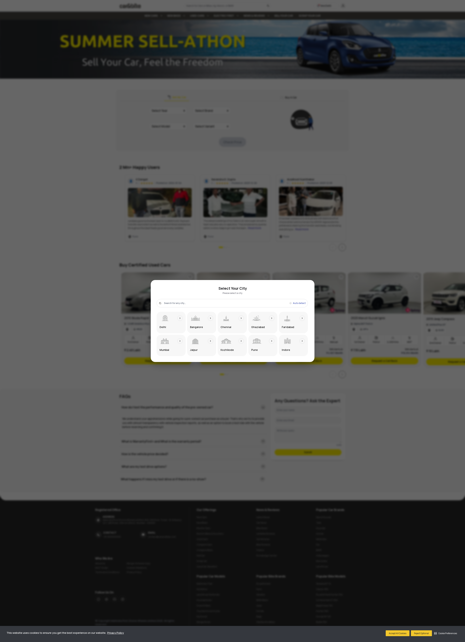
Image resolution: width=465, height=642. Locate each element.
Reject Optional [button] (421, 633)
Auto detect (299, 303)
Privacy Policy (115, 633)
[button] (445, 633)
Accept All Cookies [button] (397, 633)
